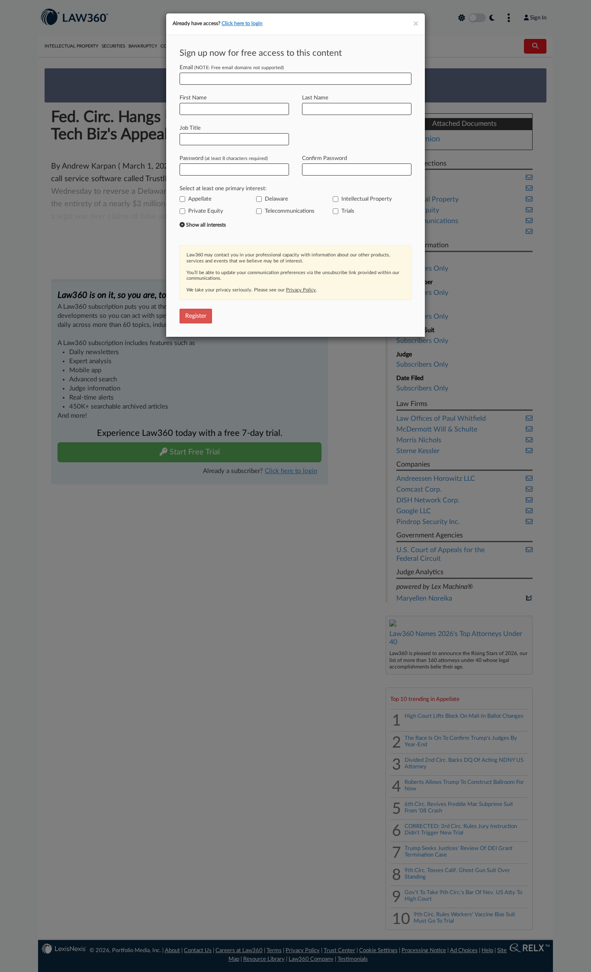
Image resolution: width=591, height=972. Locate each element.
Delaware (276, 199)
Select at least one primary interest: (223, 189)
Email (232, 67)
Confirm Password (324, 158)
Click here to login (242, 23)
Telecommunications (290, 211)
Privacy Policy (301, 290)
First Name (193, 98)
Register (195, 316)
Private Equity (205, 211)
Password (224, 158)
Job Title (190, 128)
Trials (347, 211)
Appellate (200, 199)
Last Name (315, 98)
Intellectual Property (366, 199)
